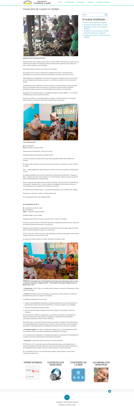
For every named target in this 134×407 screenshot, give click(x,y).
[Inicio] (37, 2)
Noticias (90, 2)
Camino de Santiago (103, 2)
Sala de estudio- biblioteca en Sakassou (95, 22)
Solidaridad (81, 2)
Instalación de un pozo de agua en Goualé (96, 31)
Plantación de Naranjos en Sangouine (95, 33)
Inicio (60, 2)
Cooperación (69, 2)
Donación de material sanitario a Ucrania (95, 25)
